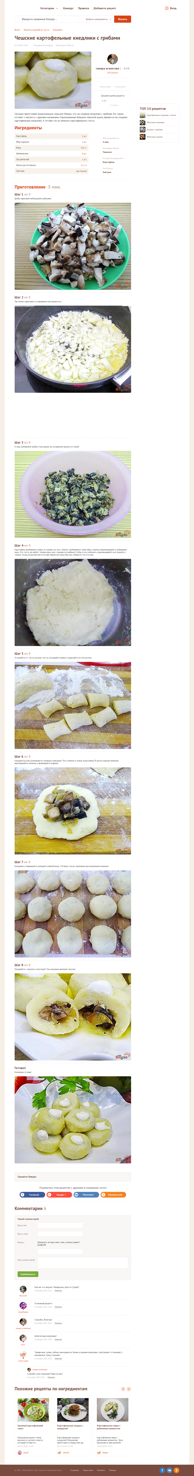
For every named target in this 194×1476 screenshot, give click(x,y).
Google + (61, 1194)
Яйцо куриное (22, 142)
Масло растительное (26, 165)
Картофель (21, 136)
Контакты (101, 1470)
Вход (173, 8)
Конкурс (68, 8)
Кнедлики (57, 29)
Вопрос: (21, 1242)
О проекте (75, 1470)
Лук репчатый (22, 159)
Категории (47, 8)
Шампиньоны (22, 153)
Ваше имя (22, 1225)
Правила (83, 8)
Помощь (112, 1470)
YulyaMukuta (23, 1312)
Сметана (20, 171)
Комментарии (105, 87)
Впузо (17, 29)
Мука (18, 147)
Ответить (58, 1290)
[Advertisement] (73, 415)
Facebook (34, 1194)
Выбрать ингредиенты (97, 19)
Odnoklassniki (115, 1194)
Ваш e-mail (23, 1234)
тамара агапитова (23, 1328)
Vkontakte (88, 1194)
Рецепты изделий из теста (36, 29)
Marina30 (23, 1296)
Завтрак (107, 172)
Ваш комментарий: (26, 1260)
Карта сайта (88, 1470)
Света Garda (23, 1361)
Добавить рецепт (105, 8)
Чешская (107, 152)
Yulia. (23, 1344)
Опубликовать (28, 1274)
